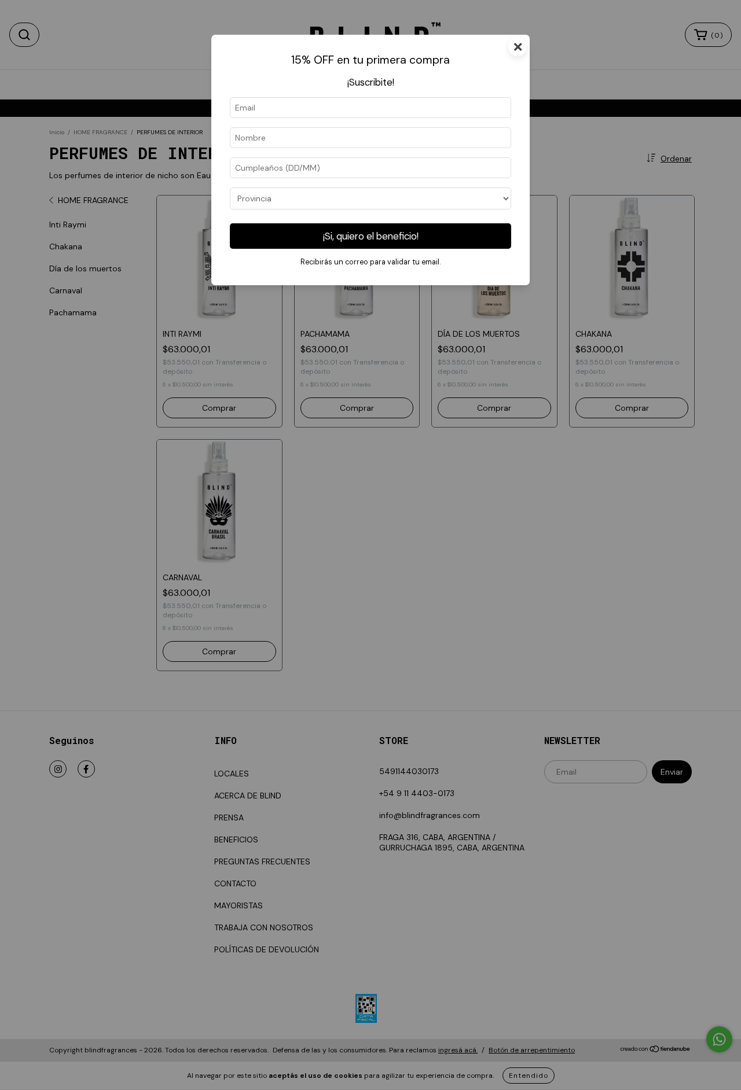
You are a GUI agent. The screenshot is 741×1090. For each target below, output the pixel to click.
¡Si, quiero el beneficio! (371, 236)
